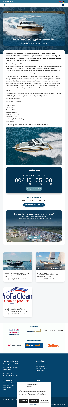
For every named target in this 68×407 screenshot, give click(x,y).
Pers (4, 390)
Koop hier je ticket (34, 189)
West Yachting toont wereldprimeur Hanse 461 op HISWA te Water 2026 (47, 274)
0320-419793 (7, 373)
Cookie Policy (33, 404)
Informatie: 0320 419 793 (34, 205)
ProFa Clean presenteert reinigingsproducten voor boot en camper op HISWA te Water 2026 (17, 309)
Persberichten (43, 43)
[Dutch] (60, 2)
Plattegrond (40, 371)
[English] (62, 2)
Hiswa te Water (28, 43)
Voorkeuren (44, 401)
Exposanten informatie (10, 383)
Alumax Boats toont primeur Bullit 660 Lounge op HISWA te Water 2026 (17, 274)
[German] (64, 2)
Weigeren (34, 401)
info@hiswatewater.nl (10, 375)
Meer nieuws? (34, 237)
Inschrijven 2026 (8, 385)
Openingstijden (40, 366)
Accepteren (23, 401)
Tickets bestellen (41, 364)
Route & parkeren (41, 368)
